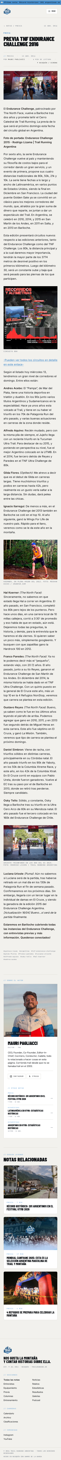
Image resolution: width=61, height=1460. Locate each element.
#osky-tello (26, 957)
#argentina (24, 951)
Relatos (35, 1384)
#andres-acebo (10, 959)
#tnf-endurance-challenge (43, 951)
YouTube (8, 1439)
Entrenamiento (10, 1400)
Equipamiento (10, 1388)
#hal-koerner (39, 957)
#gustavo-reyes (11, 951)
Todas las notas (12, 1380)
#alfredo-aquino (11, 957)
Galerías (36, 1396)
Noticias (36, 1380)
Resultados (37, 1392)
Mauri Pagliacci (16, 59)
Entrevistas (9, 1384)
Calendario (9, 1413)
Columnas (8, 1396)
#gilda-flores (10, 954)
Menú (54, 11)
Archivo (7, 1417)
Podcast (36, 1400)
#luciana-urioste (43, 954)
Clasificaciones (11, 1421)
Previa (7, 1392)
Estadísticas (38, 1388)
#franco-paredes (25, 954)
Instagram (8, 1435)
